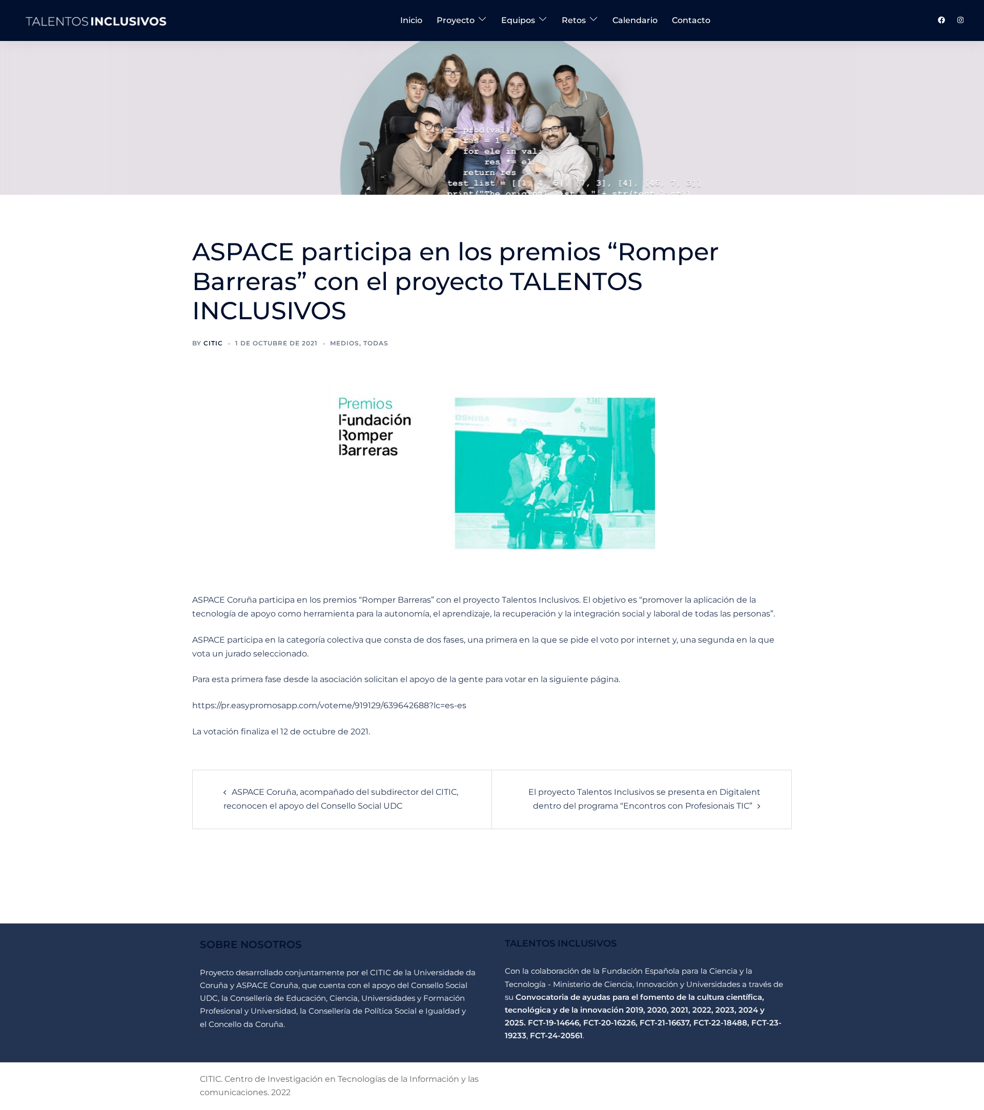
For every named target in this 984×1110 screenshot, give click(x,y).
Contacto (691, 20)
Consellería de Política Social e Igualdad (385, 1011)
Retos (574, 20)
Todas (375, 343)
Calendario (635, 20)
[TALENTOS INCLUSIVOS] (96, 20)
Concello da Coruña (246, 1024)
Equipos (518, 20)
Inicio (411, 20)
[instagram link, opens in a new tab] (959, 20)
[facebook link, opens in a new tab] (941, 20)
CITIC (380, 972)
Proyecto (456, 20)
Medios (344, 343)
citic (213, 343)
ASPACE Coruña (267, 985)
